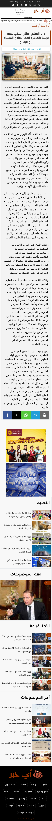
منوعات (31, 806)
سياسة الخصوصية (26, 812)
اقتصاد (23, 785)
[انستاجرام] (30, 5)
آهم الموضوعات (25, 574)
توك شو (22, 798)
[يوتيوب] (26, 5)
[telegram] (35, 415)
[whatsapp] (26, 415)
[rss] (39, 5)
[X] (16, 415)
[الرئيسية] (13, 5)
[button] (6, 601)
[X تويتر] (22, 5)
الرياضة (34, 785)
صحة (6, 791)
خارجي (41, 806)
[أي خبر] (26, 446)
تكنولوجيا (28, 791)
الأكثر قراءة (40, 626)
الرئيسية (44, 26)
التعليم (34, 26)
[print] (44, 415)
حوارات (10, 806)
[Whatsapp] (34, 5)
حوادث (43, 798)
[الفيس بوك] (17, 5)
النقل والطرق (42, 791)
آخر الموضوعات (35, 697)
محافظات (10, 798)
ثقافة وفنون (10, 785)
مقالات (33, 798)
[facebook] (7, 415)
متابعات (16, 791)
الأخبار (44, 785)
